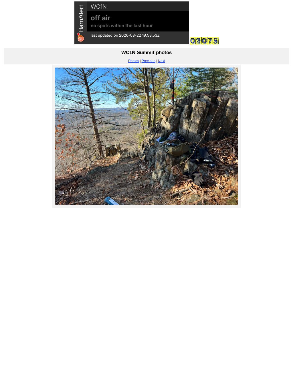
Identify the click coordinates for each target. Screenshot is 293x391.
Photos (133, 61)
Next (161, 61)
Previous (148, 61)
